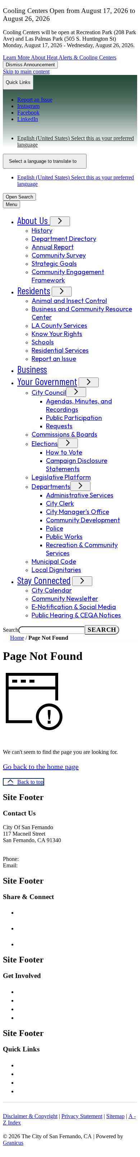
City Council (49, 392)
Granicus (13, 1143)
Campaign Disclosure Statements (76, 464)
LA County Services (59, 325)
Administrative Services (79, 495)
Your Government (47, 381)
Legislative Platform (61, 477)
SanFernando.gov (54, 865)
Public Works (64, 536)
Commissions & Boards (64, 434)
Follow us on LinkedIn (56, 943)
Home (17, 638)
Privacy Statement (81, 1116)
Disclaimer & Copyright (30, 1116)
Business (32, 369)
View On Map (19, 847)
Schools (43, 342)
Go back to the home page (41, 766)
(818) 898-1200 (38, 859)
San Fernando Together (47, 1081)
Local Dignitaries (56, 570)
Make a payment (38, 1090)
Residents (33, 290)
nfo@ (27, 865)
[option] (77, 141)
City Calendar (52, 590)
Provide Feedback (40, 1017)
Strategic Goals (54, 263)
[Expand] (60, 221)
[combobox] (45, 161)
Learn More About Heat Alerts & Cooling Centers (59, 57)
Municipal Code (54, 561)
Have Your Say (35, 999)
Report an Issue (54, 358)
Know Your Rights (57, 334)
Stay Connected (44, 580)
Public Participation (74, 418)
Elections (45, 443)
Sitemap (115, 1116)
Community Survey (59, 255)
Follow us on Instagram (59, 927)
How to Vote (64, 452)
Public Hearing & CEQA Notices (76, 615)
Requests (59, 426)
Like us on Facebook (55, 911)
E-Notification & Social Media (74, 607)
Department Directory (64, 238)
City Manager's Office (77, 512)
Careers (27, 991)
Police (54, 528)
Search (10, 630)
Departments (51, 486)
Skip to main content (26, 71)
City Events (31, 1008)
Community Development (83, 520)
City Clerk (60, 503)
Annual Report (53, 247)
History (42, 230)
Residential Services (60, 350)
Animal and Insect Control (69, 300)
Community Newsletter (65, 598)
